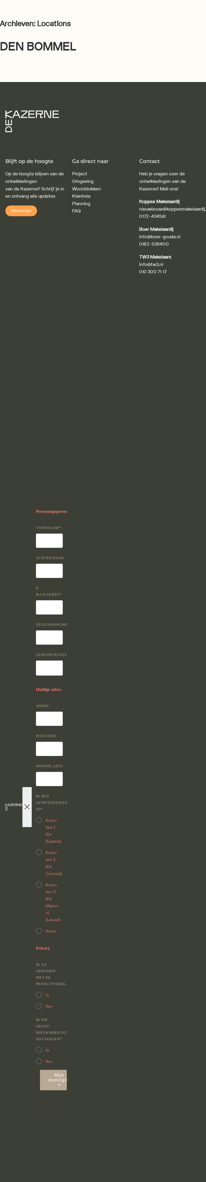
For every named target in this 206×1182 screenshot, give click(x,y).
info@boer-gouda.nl (160, 237)
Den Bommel (38, 46)
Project (79, 174)
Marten (49, 61)
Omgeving (83, 181)
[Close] (27, 807)
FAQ (76, 211)
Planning (81, 203)
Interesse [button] (21, 210)
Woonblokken (86, 189)
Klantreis (81, 196)
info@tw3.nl (151, 264)
